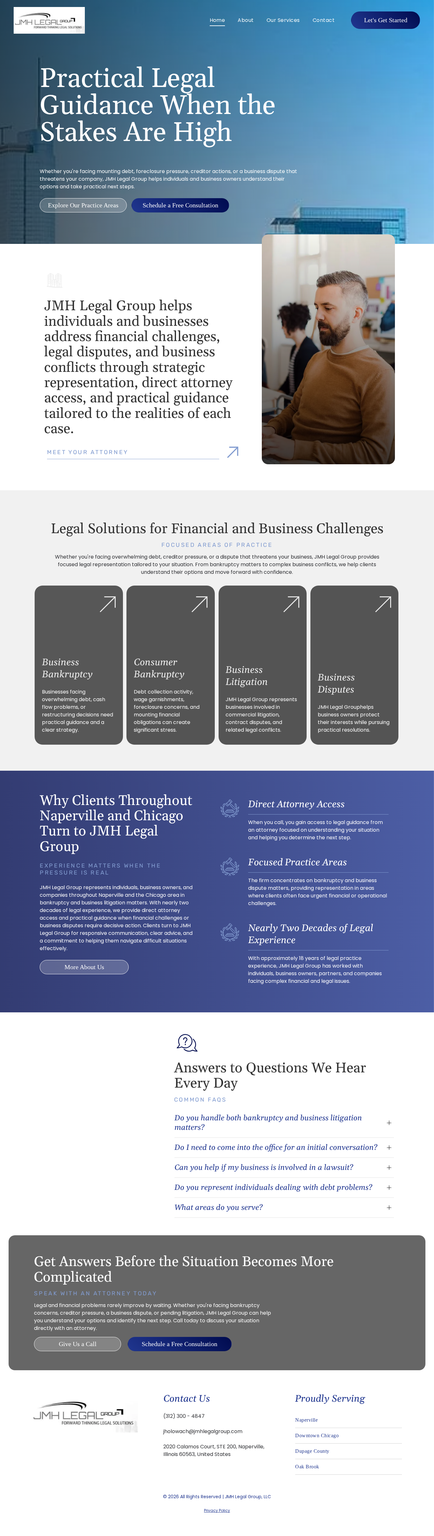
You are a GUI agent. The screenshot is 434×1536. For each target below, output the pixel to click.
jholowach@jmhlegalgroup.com (202, 1431)
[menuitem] (217, 20)
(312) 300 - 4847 (184, 1416)
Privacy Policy (217, 1510)
